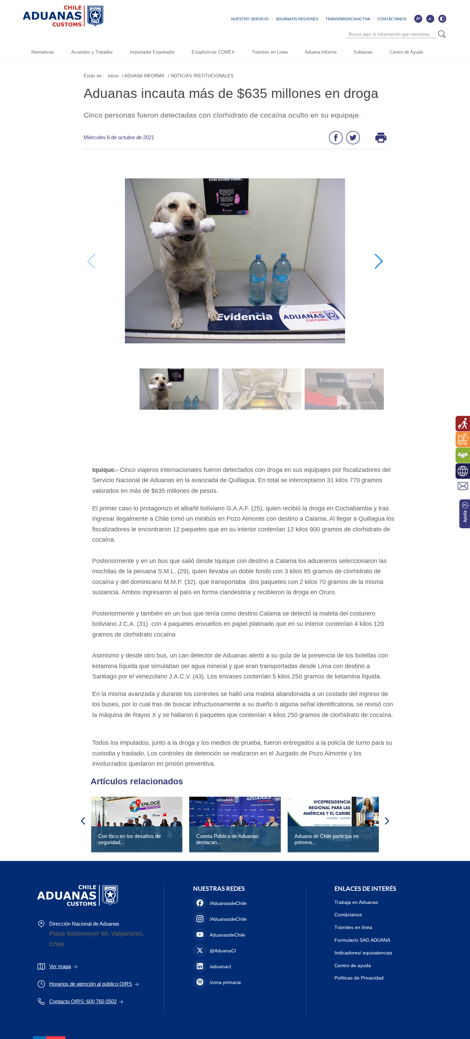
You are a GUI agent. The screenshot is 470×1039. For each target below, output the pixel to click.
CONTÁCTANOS (391, 19)
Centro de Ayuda (406, 52)
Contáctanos (348, 914)
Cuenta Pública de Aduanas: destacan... (227, 839)
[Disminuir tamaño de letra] (430, 18)
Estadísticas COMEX (213, 52)
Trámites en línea (353, 927)
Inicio (113, 75)
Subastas (363, 52)
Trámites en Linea (270, 52)
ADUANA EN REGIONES (297, 19)
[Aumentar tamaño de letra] (418, 18)
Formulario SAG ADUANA (362, 940)
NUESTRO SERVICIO (250, 19)
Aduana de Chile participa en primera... (327, 839)
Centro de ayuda (352, 965)
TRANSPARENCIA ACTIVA (347, 19)
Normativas (42, 52)
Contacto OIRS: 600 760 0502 (83, 1001)
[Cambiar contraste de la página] (442, 18)
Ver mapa (60, 966)
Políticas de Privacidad (359, 978)
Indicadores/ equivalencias (363, 952)
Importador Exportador (152, 52)
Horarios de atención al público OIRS (90, 984)
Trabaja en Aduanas (356, 902)
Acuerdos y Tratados (92, 52)
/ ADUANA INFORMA (143, 75)
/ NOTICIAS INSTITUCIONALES (201, 75)
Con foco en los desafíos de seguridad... (129, 839)
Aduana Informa (321, 52)
